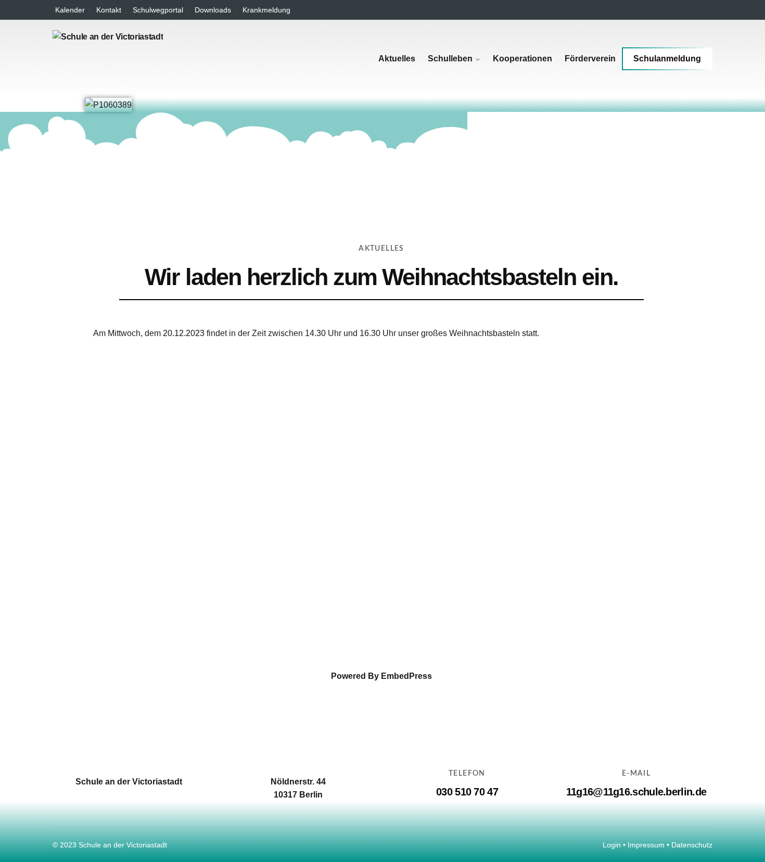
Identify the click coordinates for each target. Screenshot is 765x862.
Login (612, 845)
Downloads (213, 10)
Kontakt (108, 10)
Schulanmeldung (667, 58)
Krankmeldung (266, 10)
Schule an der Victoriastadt (123, 845)
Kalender (70, 10)
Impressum (646, 845)
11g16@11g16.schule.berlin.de (636, 791)
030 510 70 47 (467, 791)
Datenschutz (691, 845)
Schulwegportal (158, 10)
